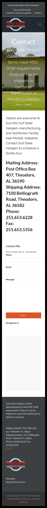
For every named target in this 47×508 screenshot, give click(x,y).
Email (9, 267)
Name (9, 255)
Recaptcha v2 (12, 323)
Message (10, 280)
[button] (39, 24)
